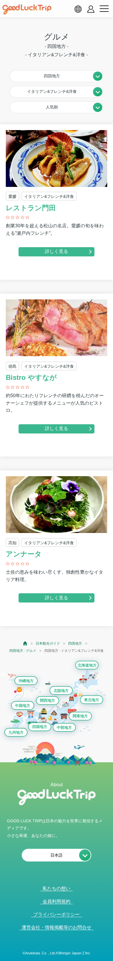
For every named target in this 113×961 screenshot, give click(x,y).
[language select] (78, 9)
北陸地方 (61, 690)
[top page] (25, 643)
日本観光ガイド (48, 643)
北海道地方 (87, 665)
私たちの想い (56, 888)
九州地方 (15, 732)
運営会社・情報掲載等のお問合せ (56, 927)
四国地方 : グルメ (22, 651)
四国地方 (75, 643)
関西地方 (47, 700)
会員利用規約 (56, 901)
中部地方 (64, 727)
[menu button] (104, 9)
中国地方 (22, 705)
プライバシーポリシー (56, 914)
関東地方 (80, 716)
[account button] (90, 9)
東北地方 (91, 700)
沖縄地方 (26, 681)
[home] (27, 9)
